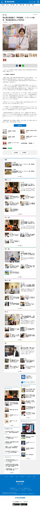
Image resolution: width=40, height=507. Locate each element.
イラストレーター (11, 22)
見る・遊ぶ (12, 4)
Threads (34, 2)
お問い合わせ (24, 489)
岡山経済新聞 (9, 2)
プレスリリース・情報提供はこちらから (24, 488)
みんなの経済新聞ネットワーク (20, 498)
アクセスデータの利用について (15, 489)
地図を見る (20, 125)
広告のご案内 (30, 489)
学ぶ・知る (28, 4)
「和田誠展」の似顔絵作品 (10, 74)
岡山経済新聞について (13, 488)
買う (17, 4)
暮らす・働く (22, 4)
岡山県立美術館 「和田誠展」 (27, 143)
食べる (7, 4)
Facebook (30, 2)
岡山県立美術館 (5, 22)
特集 (33, 4)
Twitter (32, 2)
